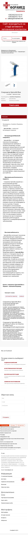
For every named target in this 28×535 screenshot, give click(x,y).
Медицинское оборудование (8, 50)
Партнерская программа (7, 497)
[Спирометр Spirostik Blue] (14, 69)
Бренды (3, 495)
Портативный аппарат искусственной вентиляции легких (12, 439)
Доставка (3, 479)
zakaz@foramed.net (15, 18)
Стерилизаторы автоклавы (6, 445)
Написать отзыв (16, 94)
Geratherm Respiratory (15, 96)
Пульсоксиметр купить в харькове (8, 430)
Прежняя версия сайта (7, 503)
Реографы (2, 434)
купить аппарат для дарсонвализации (12, 317)
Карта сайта (4, 500)
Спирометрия (21, 51)
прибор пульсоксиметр (13, 315)
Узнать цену (14, 105)
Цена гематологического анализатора (12, 329)
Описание (5, 117)
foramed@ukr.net (9, 470)
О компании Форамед (6, 476)
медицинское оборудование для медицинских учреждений (13, 312)
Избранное (4, 520)
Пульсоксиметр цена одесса (7, 429)
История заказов (5, 515)
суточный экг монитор (11, 296)
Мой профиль (4, 512)
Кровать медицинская (5, 432)
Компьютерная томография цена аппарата (10, 447)
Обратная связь (5, 487)
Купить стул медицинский (6, 441)
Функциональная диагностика (9, 51)
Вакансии (3, 484)
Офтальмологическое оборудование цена (10, 427)
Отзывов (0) (5, 120)
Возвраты (3, 517)
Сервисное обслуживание (7, 481)
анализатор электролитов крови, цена (13, 338)
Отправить (6, 417)
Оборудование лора (5, 436)
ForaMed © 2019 (14, 530)
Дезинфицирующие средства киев (8, 443)
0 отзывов (9, 94)
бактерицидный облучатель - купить (12, 333)
